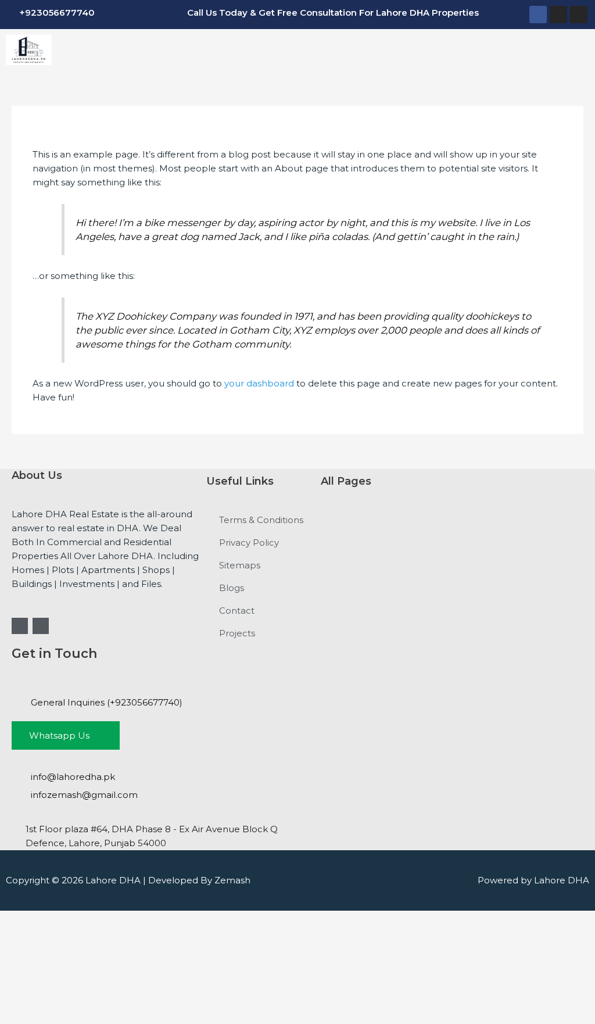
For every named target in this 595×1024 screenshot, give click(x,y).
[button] (326, 49)
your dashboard (259, 383)
